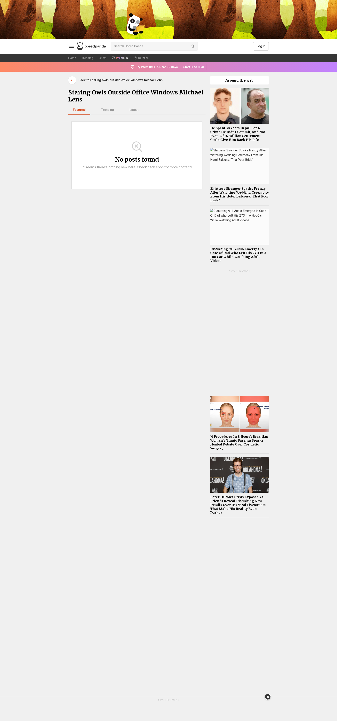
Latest (133, 110)
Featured (79, 110)
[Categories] (71, 46)
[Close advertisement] (268, 697)
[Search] (192, 46)
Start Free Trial (193, 67)
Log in (260, 46)
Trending (107, 110)
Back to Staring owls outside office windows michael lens (120, 80)
